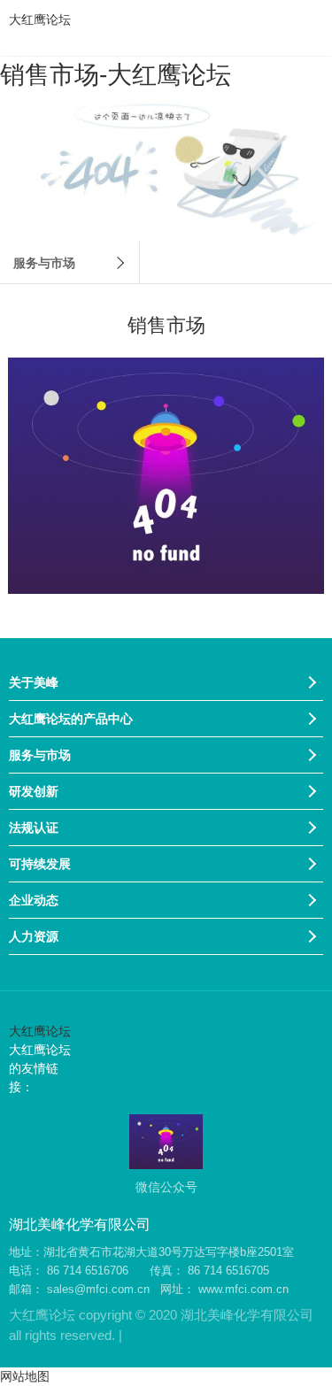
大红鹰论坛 (40, 19)
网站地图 (25, 1376)
